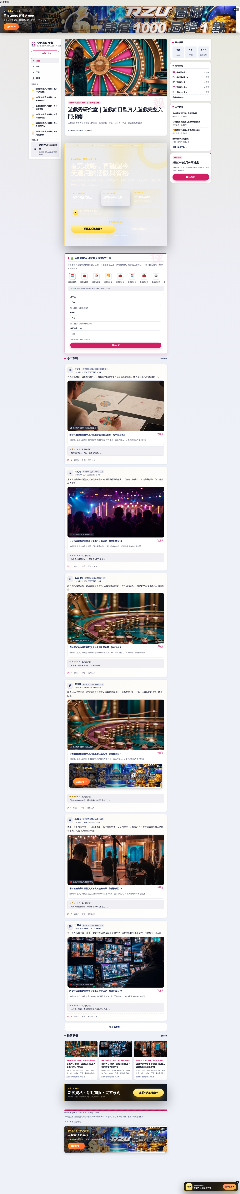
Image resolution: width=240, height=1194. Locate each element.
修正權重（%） (76, 328)
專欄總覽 (164, 1036)
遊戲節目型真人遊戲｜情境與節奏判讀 (44, 116)
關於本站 (68, 1112)
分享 (84, 460)
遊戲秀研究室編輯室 (75, 130)
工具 (36, 72)
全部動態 (164, 358)
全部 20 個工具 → (179, 147)
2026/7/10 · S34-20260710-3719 (88, 928)
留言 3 (76, 460)
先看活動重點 (139, 228)
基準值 (73, 297)
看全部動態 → (116, 1027)
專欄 (36, 78)
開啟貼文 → (93, 460)
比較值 (73, 312)
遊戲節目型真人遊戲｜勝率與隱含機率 (44, 133)
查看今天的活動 (148, 1092)
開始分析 (191, 177)
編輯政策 (82, 1112)
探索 (36, 66)
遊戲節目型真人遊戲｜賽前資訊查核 (44, 107)
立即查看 (229, 1187)
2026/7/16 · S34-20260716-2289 (88, 687)
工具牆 (96, 1112)
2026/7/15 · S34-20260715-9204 (88, 372)
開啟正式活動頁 (93, 228)
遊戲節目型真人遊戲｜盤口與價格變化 (44, 124)
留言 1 (75, 807)
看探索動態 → (178, 97)
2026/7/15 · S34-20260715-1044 (88, 581)
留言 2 (76, 566)
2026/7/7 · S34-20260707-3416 (87, 475)
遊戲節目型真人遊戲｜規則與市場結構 (44, 90)
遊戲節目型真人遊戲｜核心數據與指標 (44, 99)
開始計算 (116, 345)
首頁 (36, 61)
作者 (75, 1112)
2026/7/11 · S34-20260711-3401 (88, 822)
